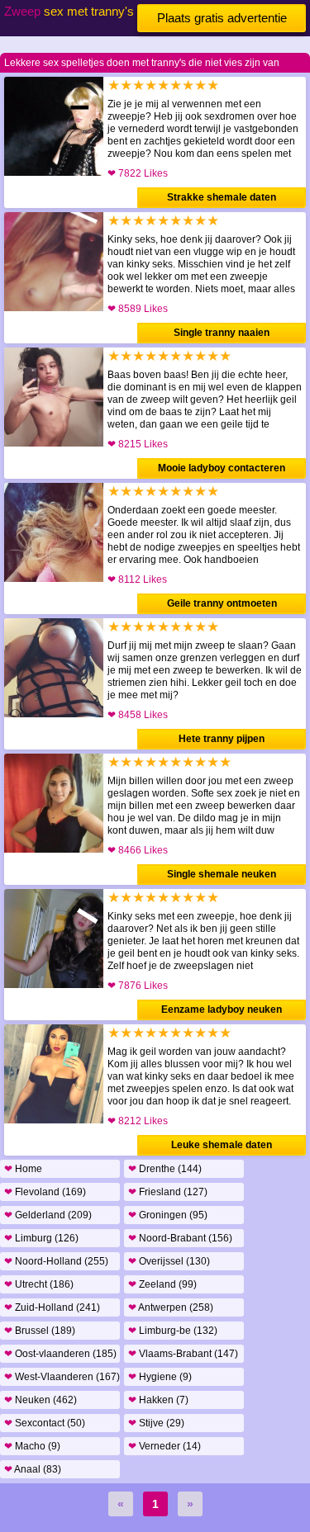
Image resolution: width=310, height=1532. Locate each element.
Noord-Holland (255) (56, 1261)
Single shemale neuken (221, 874)
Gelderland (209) (48, 1215)
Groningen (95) (167, 1215)
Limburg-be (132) (172, 1330)
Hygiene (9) (160, 1377)
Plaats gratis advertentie (222, 18)
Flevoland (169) (45, 1192)
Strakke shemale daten (221, 197)
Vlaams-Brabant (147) (183, 1353)
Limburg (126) (41, 1238)
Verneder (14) (164, 1446)
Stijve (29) (156, 1423)
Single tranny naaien (221, 332)
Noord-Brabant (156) (180, 1238)
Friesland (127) (167, 1192)
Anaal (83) (32, 1469)
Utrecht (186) (39, 1284)
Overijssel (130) (169, 1261)
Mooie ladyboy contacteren (221, 468)
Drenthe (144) (165, 1169)
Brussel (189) (39, 1330)
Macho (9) (32, 1446)
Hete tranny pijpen (222, 739)
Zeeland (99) (162, 1284)
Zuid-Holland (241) (52, 1307)
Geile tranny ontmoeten (222, 603)
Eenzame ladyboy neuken (221, 1009)
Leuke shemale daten (221, 1145)
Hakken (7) (158, 1400)
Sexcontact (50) (44, 1423)
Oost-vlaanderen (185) (60, 1353)
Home (23, 1169)
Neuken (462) (40, 1400)
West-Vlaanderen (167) (62, 1377)
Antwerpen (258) (170, 1307)
